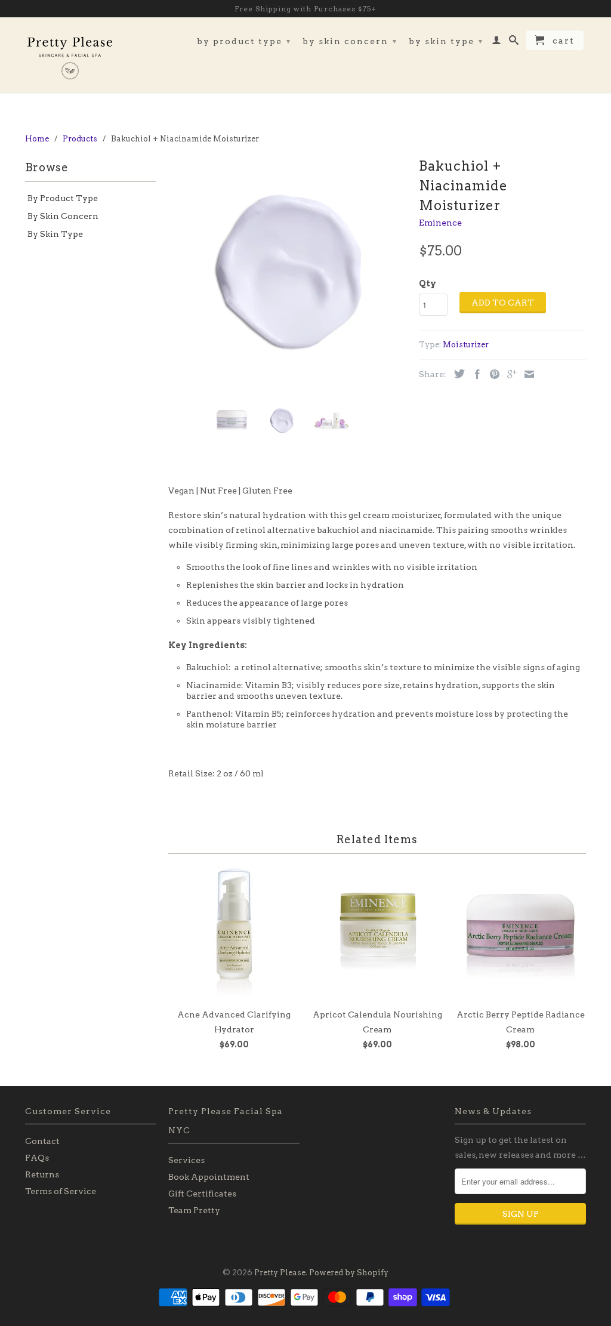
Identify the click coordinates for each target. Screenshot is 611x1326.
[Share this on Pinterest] (491, 374)
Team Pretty (194, 1210)
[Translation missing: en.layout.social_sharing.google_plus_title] (509, 374)
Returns (42, 1174)
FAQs (37, 1157)
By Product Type (244, 41)
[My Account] (497, 42)
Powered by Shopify (348, 1272)
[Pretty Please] (70, 55)
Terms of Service (60, 1191)
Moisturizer (466, 344)
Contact (42, 1141)
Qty (427, 283)
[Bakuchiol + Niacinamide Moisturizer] (287, 273)
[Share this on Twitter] (456, 373)
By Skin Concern (350, 41)
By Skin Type (446, 41)
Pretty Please (280, 1272)
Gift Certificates (202, 1193)
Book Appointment (208, 1177)
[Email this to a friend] (526, 374)
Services (186, 1160)
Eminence (440, 222)
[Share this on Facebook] (474, 374)
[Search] (514, 42)
